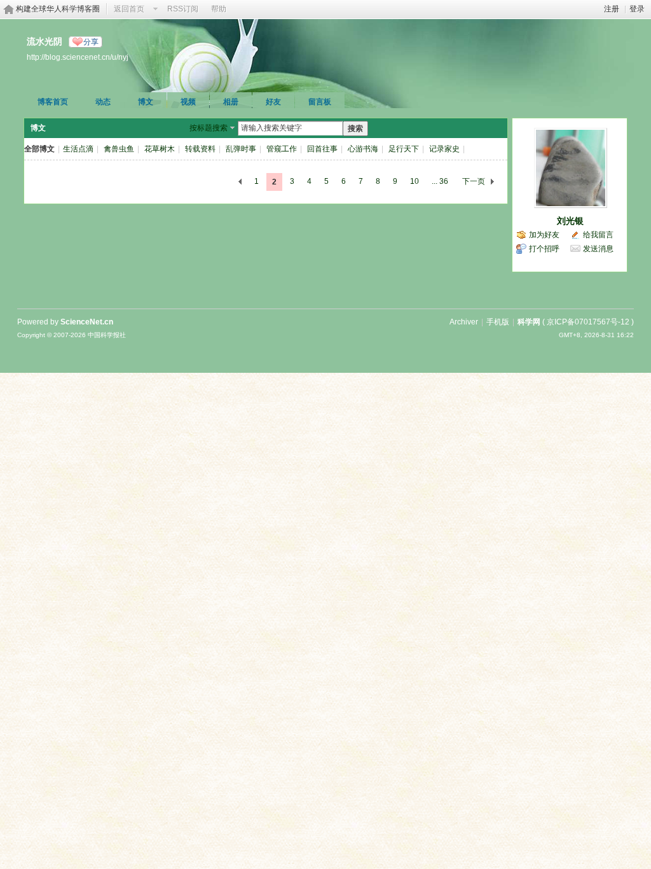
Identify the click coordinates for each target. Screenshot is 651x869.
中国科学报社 (107, 334)
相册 (230, 101)
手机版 (497, 321)
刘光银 (570, 221)
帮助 (218, 8)
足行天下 (403, 148)
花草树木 (159, 148)
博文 (145, 101)
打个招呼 (544, 248)
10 (414, 181)
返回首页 (129, 8)
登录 (637, 8)
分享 (91, 42)
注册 (611, 8)
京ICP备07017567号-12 (588, 321)
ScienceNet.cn (86, 321)
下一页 (473, 181)
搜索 (355, 128)
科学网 (528, 321)
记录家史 (444, 148)
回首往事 (322, 148)
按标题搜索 (208, 127)
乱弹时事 (241, 148)
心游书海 (363, 148)
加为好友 (544, 234)
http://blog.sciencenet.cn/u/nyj (77, 57)
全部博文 (39, 148)
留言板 (319, 101)
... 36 (440, 181)
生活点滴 (78, 148)
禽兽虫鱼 (119, 148)
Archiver (463, 321)
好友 (273, 101)
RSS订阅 (182, 8)
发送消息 (598, 248)
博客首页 (53, 101)
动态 (103, 101)
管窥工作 (281, 148)
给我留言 (598, 234)
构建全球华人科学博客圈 (58, 8)
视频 (188, 101)
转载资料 (200, 148)
